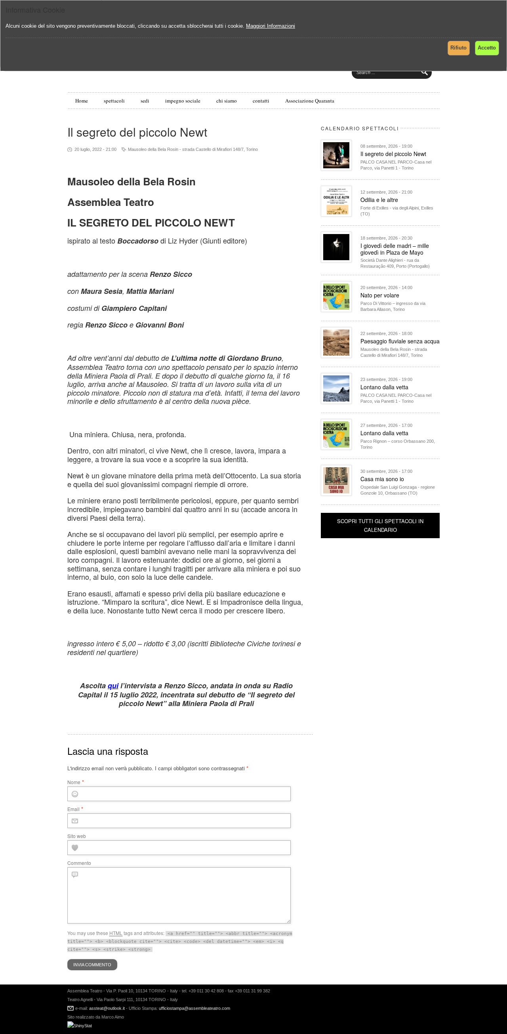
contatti (261, 100)
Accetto (487, 48)
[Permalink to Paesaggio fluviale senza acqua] (336, 356)
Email (73, 808)
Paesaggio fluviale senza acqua (400, 341)
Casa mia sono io (382, 479)
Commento (79, 862)
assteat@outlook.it (107, 1008)
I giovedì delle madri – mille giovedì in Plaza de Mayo (394, 249)
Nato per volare (379, 295)
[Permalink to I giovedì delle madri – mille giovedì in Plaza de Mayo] (336, 260)
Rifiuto (458, 48)
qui (113, 685)
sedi (145, 100)
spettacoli (114, 100)
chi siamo (226, 100)
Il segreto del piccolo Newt (393, 154)
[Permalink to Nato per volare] (336, 310)
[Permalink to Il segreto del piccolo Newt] (336, 168)
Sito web (76, 835)
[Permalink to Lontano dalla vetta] (336, 402)
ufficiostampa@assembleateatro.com (194, 1008)
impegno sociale (182, 100)
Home (81, 100)
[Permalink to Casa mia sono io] (336, 493)
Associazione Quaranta (309, 100)
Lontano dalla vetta (384, 387)
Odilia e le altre (379, 200)
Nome (73, 782)
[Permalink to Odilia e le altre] (336, 214)
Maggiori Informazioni (270, 26)
